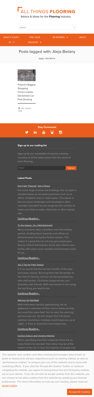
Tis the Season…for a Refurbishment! (35, 225)
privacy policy (9, 385)
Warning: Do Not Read (28, 300)
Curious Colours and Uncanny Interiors (36, 335)
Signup (71, 168)
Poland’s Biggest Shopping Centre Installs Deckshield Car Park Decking (26, 92)
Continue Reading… (29, 218)
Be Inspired (59, 37)
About (82, 37)
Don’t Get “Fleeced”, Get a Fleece (34, 186)
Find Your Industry (34, 40)
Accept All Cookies (79, 391)
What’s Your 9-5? (11, 40)
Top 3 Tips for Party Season (31, 264)
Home (41, 58)
